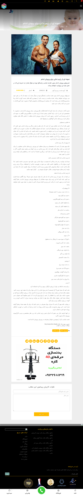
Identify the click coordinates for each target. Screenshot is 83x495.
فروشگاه (24, 439)
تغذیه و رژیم (45, 26)
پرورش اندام (64, 330)
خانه (26, 436)
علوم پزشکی (54, 26)
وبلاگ (25, 444)
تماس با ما (24, 459)
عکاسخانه (24, 449)
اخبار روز (24, 441)
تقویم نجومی (23, 451)
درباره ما (24, 456)
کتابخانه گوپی (23, 446)
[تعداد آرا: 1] (17, 90)
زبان (67, 1)
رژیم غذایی (56, 330)
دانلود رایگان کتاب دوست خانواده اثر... (42, 448)
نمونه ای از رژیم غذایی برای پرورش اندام (27, 26)
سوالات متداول (23, 454)
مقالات (62, 26)
